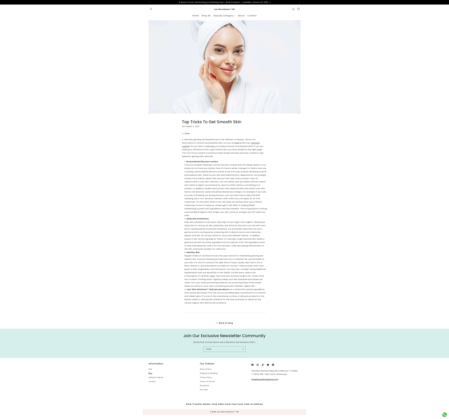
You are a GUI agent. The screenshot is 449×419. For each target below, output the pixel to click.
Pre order (204, 390)
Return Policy (205, 369)
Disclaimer (204, 385)
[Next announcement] (299, 2)
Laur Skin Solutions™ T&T (228, 412)
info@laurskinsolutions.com (264, 379)
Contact (152, 381)
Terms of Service (207, 381)
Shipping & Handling (208, 373)
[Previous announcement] (149, 2)
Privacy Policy (206, 377)
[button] (151, 9)
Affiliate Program (155, 377)
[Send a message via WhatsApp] (444, 414)
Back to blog (226, 322)
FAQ (150, 369)
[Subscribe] (242, 349)
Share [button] (187, 133)
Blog (150, 373)
